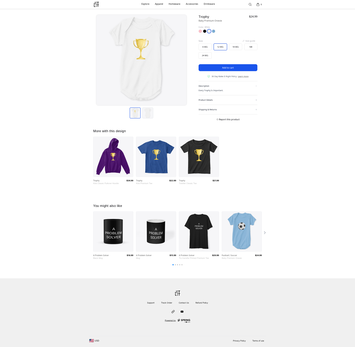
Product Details (206, 100)
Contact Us (184, 303)
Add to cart (228, 67)
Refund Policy (202, 303)
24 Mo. (205, 55)
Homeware (174, 3)
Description (204, 86)
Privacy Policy (239, 341)
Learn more (243, 76)
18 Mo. (235, 46)
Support (150, 303)
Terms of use (258, 341)
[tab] (135, 113)
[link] (113, 157)
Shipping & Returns (208, 109)
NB (250, 46)
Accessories (192, 3)
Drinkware (209, 3)
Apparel (159, 3)
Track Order (166, 303)
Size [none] (201, 40)
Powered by (170, 320)
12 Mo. (220, 46)
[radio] (205, 47)
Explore (145, 3)
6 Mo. (205, 46)
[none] (248, 41)
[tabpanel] (141, 60)
